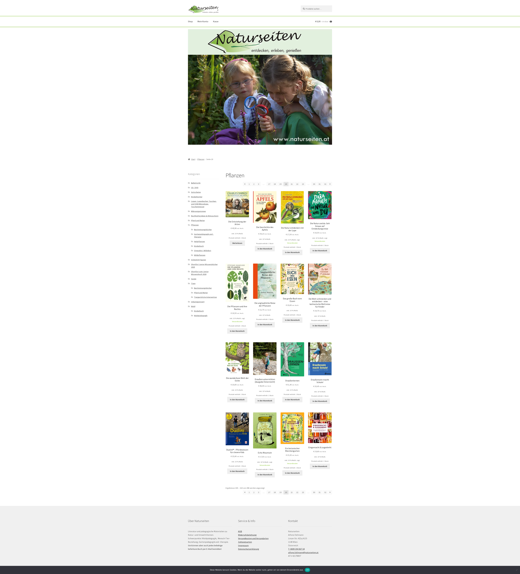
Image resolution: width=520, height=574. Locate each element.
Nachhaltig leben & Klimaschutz (204, 216)
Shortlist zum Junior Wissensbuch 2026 (200, 272)
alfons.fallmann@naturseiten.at (303, 552)
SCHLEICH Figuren (198, 260)
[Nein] (516, 570)
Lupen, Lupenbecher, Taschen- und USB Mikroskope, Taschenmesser (204, 204)
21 (292, 184)
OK (307, 570)
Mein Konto (202, 21)
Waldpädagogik (200, 315)
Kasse (215, 21)
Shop (190, 21)
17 (269, 184)
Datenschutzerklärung (248, 549)
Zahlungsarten (245, 542)
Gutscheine (196, 192)
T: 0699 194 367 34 (296, 549)
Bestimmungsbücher (203, 229)
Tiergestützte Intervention (205, 297)
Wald (193, 306)
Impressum (243, 545)
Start (193, 159)
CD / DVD (194, 187)
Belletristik (195, 183)
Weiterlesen (237, 243)
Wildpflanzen (199, 255)
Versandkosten (292, 243)
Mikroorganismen (198, 211)
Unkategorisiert (197, 302)
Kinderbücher (196, 197)
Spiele (193, 279)
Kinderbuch (199, 246)
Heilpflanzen (199, 241)
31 (320, 184)
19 (280, 184)
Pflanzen (200, 159)
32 (325, 184)
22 (297, 184)
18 (275, 184)
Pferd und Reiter (198, 220)
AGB (240, 531)
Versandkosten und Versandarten (253, 538)
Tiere (193, 283)
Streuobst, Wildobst (202, 250)
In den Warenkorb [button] (265, 248)
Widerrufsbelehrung (247, 535)
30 (314, 184)
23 (303, 184)
